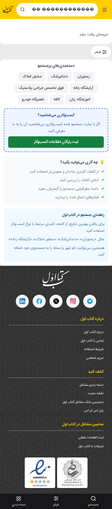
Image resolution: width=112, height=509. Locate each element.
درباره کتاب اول (94, 332)
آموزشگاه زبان (80, 99)
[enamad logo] (40, 472)
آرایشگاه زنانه (83, 88)
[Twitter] (56, 301)
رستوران (83, 76)
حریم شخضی (95, 358)
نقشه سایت (96, 393)
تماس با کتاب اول (92, 341)
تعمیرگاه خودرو (33, 99)
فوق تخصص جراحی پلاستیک (41, 88)
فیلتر (98, 52)
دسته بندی (19, 504)
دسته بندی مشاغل (91, 385)
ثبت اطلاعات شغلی (91, 437)
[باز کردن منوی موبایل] (104, 10)
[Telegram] (89, 301)
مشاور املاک (32, 76)
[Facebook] (39, 301)
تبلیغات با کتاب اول (91, 446)
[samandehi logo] (72, 472)
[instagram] (72, 301)
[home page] (8, 10)
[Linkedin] (22, 301)
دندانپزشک (59, 76)
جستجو (93, 504)
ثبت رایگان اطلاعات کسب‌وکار (56, 142)
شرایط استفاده (94, 349)
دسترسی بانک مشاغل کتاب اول (83, 402)
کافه (57, 99)
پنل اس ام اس (94, 410)
